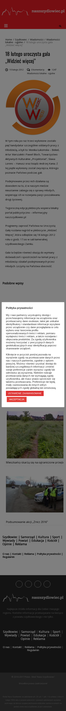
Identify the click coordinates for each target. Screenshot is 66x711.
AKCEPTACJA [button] (16, 399)
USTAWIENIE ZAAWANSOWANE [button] (25, 393)
